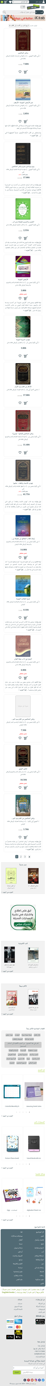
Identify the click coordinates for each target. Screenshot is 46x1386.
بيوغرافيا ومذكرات (16, 1236)
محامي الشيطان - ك (33, 886)
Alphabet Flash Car (34, 1210)
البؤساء (17, 1035)
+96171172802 (40, 1351)
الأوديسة (23, 1050)
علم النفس (19, 1279)
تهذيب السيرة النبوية (23, 339)
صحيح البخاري (22, 1054)
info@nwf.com (39, 1354)
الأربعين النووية (23, 279)
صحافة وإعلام (39, 1255)
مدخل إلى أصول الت (33, 965)
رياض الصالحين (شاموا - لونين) (23, 433)
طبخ (42, 1244)
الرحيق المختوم (21, 1062)
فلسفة (42, 1271)
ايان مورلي (32, 888)
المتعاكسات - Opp (12, 1210)
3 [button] (23, 1112)
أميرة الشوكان (10, 888)
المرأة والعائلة (40, 1259)
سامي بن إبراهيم (32, 967)
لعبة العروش (12, 1054)
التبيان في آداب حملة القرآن (23, 659)
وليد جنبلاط (33, 1010)
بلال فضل (37, 1035)
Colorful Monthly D (12, 1106)
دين (42, 1263)
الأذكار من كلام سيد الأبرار (23, 386)
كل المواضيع (40, 1232)
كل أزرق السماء (11, 1058)
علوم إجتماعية (17, 1271)
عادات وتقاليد (18, 1275)
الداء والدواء (36, 1058)
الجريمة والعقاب (18, 1039)
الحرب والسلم (34, 1054)
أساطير (20, 1251)
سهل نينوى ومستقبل (9, 965)
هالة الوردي (11, 1010)
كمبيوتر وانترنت (17, 1255)
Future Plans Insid (12, 1158)
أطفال (20, 1240)
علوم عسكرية (39, 1279)
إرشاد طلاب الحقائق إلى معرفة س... (23, 538)
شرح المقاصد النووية (23, 598)
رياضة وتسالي (39, 1267)
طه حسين (21, 1058)
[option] (34, 1091)
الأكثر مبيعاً (40, 1292)
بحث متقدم (36, 1289)
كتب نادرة (31, 1292)
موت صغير (9, 1035)
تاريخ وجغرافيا (39, 1248)
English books (8, 1292)
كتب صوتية (26, 1289)
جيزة (28, 1058)
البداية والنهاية (13, 1050)
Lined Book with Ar (34, 1158)
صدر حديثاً (6, 1289)
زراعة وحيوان (18, 1248)
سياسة (20, 1267)
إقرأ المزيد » (34, 135)
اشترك (17, 1372)
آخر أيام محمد (11, 1008)
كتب (42, 1289)
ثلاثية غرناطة (29, 1039)
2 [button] (26, 1112)
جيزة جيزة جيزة (27, 1035)
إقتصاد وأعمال (39, 1240)
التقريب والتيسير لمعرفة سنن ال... (23, 222)
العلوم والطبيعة (17, 1263)
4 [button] (19, 1112)
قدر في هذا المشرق (33, 1008)
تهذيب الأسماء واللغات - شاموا (23, 483)
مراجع (20, 1259)
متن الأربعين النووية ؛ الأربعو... (23, 102)
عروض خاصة (16, 1289)
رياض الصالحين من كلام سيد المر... (23, 719)
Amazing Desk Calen (33, 1106)
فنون (42, 1236)
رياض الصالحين (23, 53)
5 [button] (16, 1112)
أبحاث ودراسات (21, 1292)
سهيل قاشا (9, 967)
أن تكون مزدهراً (11, 886)
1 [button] (29, 1112)
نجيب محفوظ (32, 1050)
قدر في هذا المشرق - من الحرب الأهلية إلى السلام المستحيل (23, 1045)
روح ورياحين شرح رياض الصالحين (23, 166)
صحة (20, 1244)
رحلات (42, 1275)
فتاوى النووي (23, 768)
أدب (42, 1251)
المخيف (12, 1062)
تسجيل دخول (39, 2)
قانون (42, 1283)
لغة (21, 1232)
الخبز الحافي (32, 1062)
